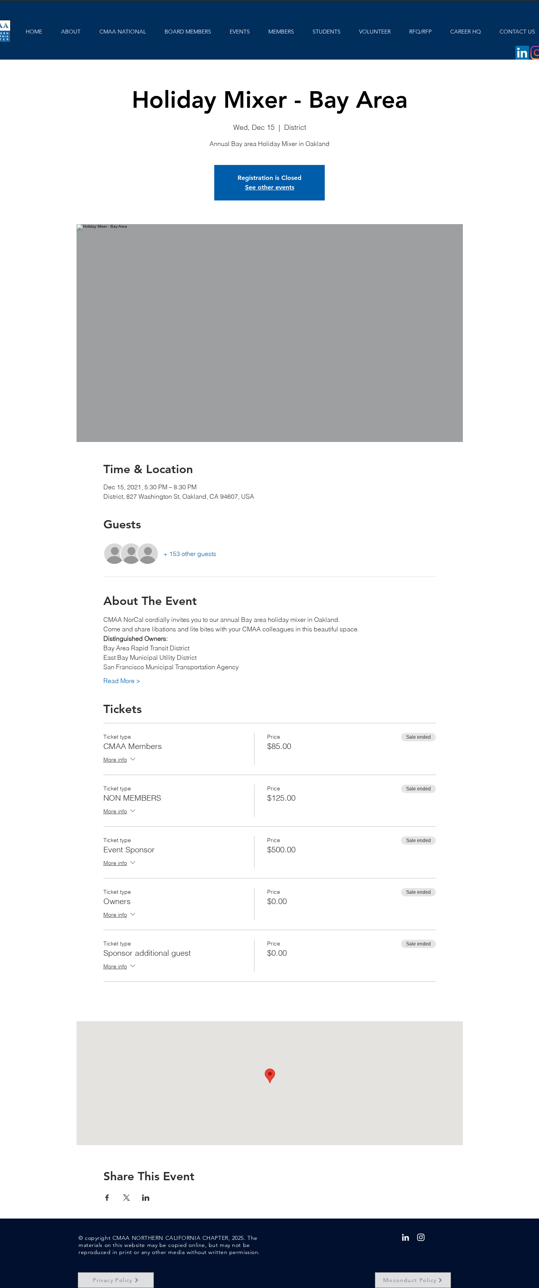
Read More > (121, 681)
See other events (269, 187)
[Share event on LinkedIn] (146, 1197)
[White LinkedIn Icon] (405, 1237)
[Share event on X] (126, 1197)
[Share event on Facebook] (107, 1197)
